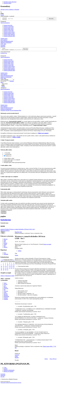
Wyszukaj (51, 18)
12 (11, 264)
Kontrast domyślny (8, 25)
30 (5, 269)
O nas (5, 367)
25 (9, 268)
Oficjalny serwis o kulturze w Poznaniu (10, 9)
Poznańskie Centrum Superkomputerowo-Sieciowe (11, 382)
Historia (5, 247)
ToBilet (19, 250)
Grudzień (6, 299)
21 (1, 268)
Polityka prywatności (8, 371)
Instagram (3, 46)
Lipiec (5, 292)
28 (1, 269)
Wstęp (5, 283)
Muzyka (5, 239)
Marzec (5, 287)
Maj (4, 289)
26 (11, 268)
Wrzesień (6, 295)
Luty (5, 285)
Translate (12, 81)
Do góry (17, 360)
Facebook (3, 45)
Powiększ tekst (18, 232)
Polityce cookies (16, 137)
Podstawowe (8, 156)
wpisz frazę (6, 18)
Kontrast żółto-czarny (9, 29)
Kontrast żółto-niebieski (9, 34)
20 (13, 266)
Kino (5, 252)
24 (7, 268)
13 (13, 264)
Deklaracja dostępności (9, 370)
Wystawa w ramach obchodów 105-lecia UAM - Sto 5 (22, 229)
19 (11, 266)
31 (7, 269)
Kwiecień (6, 288)
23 (5, 268)
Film (5, 241)
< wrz (2, 260)
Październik (6, 296)
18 (9, 266)
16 (5, 266)
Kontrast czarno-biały (9, 26)
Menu (2, 82)
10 (7, 264)
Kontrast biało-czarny (9, 28)
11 (9, 264)
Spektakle (6, 254)
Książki (5, 243)
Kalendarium (6, 220)
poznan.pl (3, 229)
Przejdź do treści (7, 3)
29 (3, 269)
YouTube (7, 110)
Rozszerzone (8, 154)
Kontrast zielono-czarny (9, 33)
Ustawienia (3, 211)
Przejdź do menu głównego (10, 1)
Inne (5, 245)
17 (7, 266)
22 (3, 268)
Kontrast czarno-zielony (9, 32)
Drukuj (46, 358)
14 (1, 266)
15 (3, 266)
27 (13, 268)
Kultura (7, 229)
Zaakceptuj (3, 213)
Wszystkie (7, 153)
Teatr (5, 240)
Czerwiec (6, 291)
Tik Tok (12, 110)
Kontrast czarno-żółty (9, 30)
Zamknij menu (4, 38)
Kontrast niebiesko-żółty (9, 36)
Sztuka (5, 244)
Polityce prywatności (43, 133)
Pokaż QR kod (53, 358)
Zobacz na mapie (47, 244)
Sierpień (5, 293)
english (2, 14)
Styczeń (5, 284)
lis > (14, 260)
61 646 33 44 (4, 53)
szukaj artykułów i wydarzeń (8, 49)
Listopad (6, 297)
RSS (20, 110)
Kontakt (5, 368)
